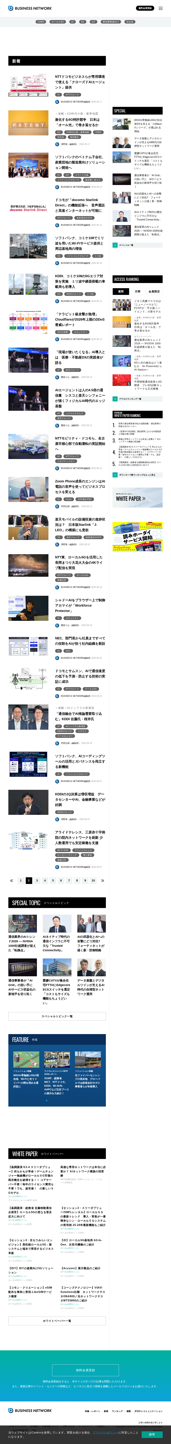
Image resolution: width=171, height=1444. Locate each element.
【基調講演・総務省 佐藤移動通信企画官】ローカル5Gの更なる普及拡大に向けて (139, 463)
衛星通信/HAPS (84, 218)
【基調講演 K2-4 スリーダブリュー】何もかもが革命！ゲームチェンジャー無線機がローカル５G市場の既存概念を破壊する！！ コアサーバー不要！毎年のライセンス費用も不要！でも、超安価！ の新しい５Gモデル (140, 452)
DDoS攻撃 (62, 332)
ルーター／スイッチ (67, 855)
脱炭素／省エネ (93, 180)
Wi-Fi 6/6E (62, 850)
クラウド (82, 731)
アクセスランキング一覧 (130, 399)
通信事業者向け (111, 22)
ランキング (117, 1411)
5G (58, 256)
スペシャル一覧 (126, 245)
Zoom (69, 499)
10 (93, 880)
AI (72, 22)
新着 (106, 1411)
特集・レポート (92, 1411)
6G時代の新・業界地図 (78, 132)
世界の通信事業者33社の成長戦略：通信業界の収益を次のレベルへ (139, 424)
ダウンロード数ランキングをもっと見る (137, 475)
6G (82, 22)
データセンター (65, 736)
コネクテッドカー (66, 461)
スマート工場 (81, 175)
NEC (68, 651)
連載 (128, 1411)
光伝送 (129, 22)
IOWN (41, 22)
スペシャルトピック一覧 (57, 1016)
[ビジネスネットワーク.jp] (30, 8)
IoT (93, 22)
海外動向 (74, 137)
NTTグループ (72, 95)
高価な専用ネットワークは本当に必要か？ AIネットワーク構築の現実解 (139, 440)
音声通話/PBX (85, 499)
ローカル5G (57, 22)
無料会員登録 (145, 8)
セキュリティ (80, 332)
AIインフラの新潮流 (75, 726)
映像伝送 (61, 580)
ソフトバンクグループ (68, 180)
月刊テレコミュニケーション (148, 1411)
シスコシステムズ (74, 413)
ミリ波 (98, 256)
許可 (152, 1434)
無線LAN (61, 860)
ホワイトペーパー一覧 (57, 1320)
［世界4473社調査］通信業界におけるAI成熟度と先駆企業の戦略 (139, 432)
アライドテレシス (83, 850)
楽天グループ (72, 370)
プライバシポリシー (106, 1432)
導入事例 (87, 855)
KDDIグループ (74, 294)
